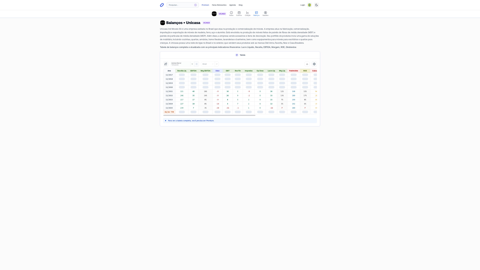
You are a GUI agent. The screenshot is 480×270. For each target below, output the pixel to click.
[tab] (240, 55)
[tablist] (240, 55)
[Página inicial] (162, 5)
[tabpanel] (240, 92)
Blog (240, 5)
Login (302, 5)
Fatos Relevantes (219, 5)
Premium (205, 5)
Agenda (232, 5)
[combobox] (183, 5)
